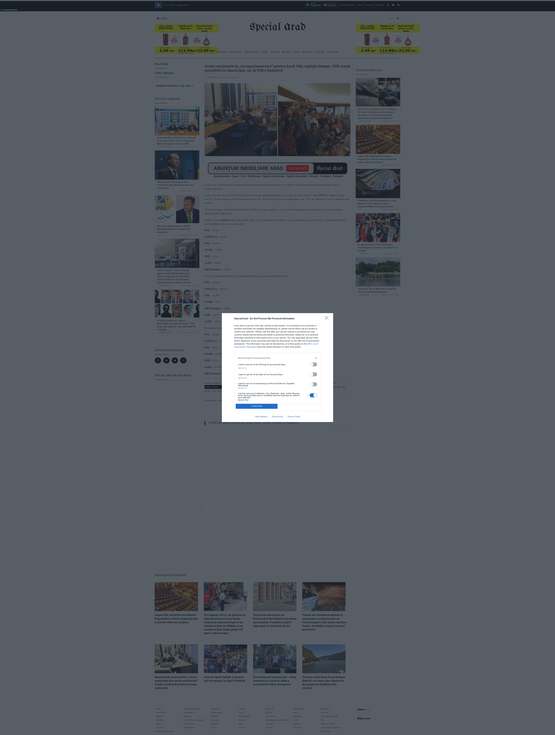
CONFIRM (256, 406)
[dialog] (277, 367)
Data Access (277, 416)
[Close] (327, 319)
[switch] (313, 364)
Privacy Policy (294, 416)
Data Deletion (261, 416)
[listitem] (277, 358)
